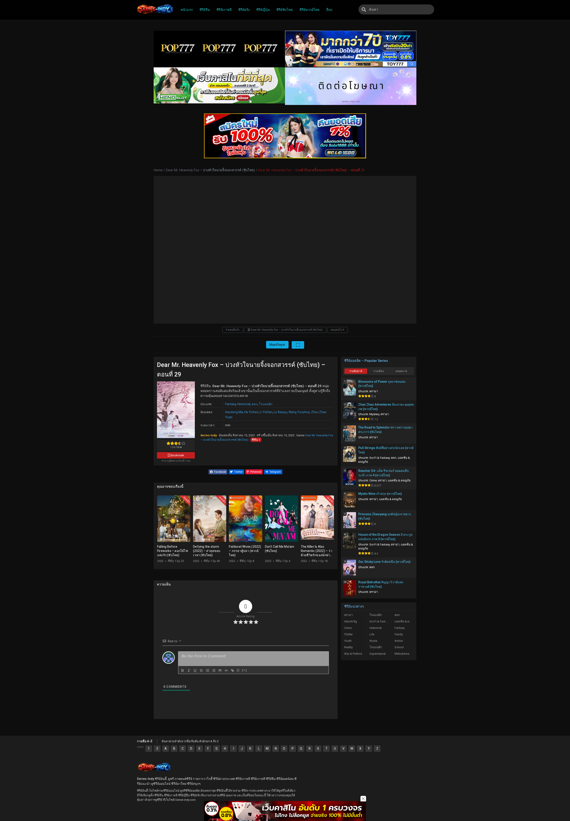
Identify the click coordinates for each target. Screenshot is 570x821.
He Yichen (251, 412)
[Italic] (189, 670)
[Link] (232, 670)
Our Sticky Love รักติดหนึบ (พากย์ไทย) (384, 561)
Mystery (374, 414)
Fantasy (230, 404)
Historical (243, 404)
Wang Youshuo (299, 412)
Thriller (348, 634)
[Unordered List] (214, 670)
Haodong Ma (234, 412)
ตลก (254, 404)
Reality (348, 647)
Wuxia (373, 640)
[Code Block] (226, 670)
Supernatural (377, 653)
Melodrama (402, 653)
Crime (373, 480)
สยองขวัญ (350, 621)
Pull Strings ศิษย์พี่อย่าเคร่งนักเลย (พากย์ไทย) (385, 450)
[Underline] (195, 670)
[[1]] (140, 747)
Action (399, 640)
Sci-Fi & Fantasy (379, 457)
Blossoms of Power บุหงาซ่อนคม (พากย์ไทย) (381, 384)
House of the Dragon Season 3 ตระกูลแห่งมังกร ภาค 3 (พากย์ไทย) (385, 537)
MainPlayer (277, 344)
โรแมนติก (265, 404)
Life (371, 634)
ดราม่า (373, 391)
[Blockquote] (220, 670)
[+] (244, 670)
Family (399, 634)
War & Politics (353, 653)
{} (238, 670)
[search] (364, 9)
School (399, 647)
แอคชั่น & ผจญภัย (399, 480)
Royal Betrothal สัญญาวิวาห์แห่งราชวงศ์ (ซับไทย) (380, 584)
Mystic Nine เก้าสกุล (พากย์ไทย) (380, 493)
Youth (348, 640)
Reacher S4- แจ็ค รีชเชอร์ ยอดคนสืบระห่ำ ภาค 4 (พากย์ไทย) (383, 473)
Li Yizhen (266, 412)
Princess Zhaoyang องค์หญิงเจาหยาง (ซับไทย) (384, 516)
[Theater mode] (298, 345)
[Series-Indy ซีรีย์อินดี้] (155, 14)
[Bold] (182, 670)
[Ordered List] (207, 670)
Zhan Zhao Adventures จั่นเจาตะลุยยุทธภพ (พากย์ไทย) (386, 407)
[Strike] (201, 670)
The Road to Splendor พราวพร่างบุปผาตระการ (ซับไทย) (385, 430)
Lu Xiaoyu (280, 412)
